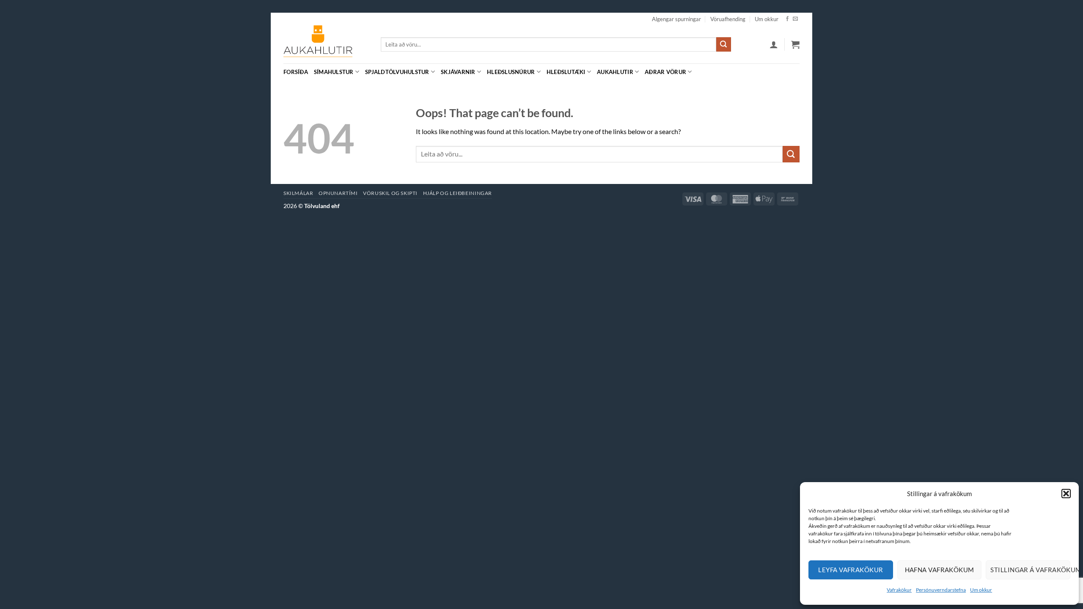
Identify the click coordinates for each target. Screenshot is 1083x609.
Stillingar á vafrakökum (1030, 569)
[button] (1066, 493)
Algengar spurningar (676, 19)
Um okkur (981, 590)
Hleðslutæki (566, 72)
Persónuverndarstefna (941, 590)
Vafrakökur (899, 590)
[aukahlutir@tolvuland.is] (795, 71)
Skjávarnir (458, 72)
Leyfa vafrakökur (850, 569)
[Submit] (723, 44)
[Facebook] (787, 19)
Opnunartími (338, 193)
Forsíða (295, 72)
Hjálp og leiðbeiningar (457, 193)
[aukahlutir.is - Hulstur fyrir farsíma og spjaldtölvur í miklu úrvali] (325, 44)
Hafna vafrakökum (939, 569)
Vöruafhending (727, 19)
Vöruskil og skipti (390, 193)
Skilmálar (298, 193)
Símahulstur (334, 72)
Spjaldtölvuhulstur (397, 72)
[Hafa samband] (795, 19)
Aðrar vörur (665, 72)
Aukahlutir (615, 72)
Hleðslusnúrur (511, 72)
